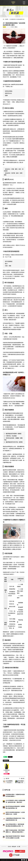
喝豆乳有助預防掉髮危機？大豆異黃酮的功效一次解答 (15, 813)
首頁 (3, 19)
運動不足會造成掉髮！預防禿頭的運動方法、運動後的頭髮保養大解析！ (15, 831)
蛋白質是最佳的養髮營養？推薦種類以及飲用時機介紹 (15, 807)
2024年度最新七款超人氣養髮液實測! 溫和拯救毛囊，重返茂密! (15, 801)
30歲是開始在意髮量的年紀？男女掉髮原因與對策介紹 (15, 819)
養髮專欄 (6, 19)
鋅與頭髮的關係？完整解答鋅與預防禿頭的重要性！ (15, 795)
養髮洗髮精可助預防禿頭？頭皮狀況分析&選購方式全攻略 (15, 837)
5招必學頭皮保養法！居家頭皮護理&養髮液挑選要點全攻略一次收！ (15, 825)
